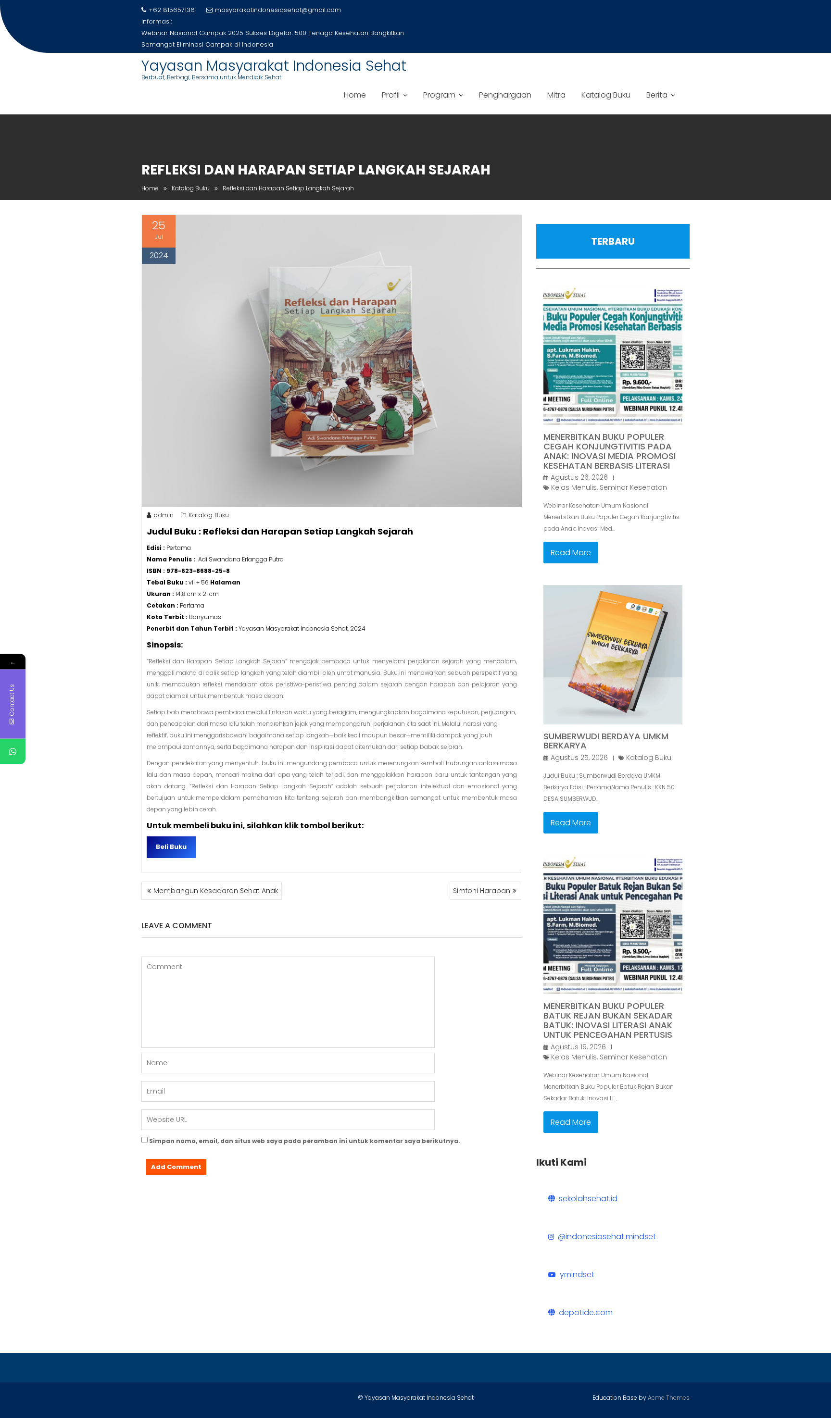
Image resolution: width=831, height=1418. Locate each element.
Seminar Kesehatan (633, 487)
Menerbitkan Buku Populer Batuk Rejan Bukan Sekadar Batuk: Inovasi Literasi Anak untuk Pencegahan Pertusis (607, 1020)
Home (355, 94)
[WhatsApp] (12, 751)
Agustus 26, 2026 (579, 477)
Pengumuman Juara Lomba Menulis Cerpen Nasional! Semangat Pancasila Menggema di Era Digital (259, 38)
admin (163, 515)
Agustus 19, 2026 (578, 1047)
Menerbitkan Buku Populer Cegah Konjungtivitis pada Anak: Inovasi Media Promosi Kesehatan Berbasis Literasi (609, 451)
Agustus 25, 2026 (579, 757)
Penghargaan (505, 94)
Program (439, 94)
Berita (656, 94)
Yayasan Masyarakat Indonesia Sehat (273, 65)
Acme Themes (669, 1397)
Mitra (556, 94)
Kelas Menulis (574, 487)
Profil (391, 94)
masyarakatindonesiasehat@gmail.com (278, 9)
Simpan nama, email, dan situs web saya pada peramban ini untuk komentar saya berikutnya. (304, 1141)
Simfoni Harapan (481, 891)
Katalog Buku (605, 94)
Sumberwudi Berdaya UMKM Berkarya (605, 741)
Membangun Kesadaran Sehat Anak (215, 891)
